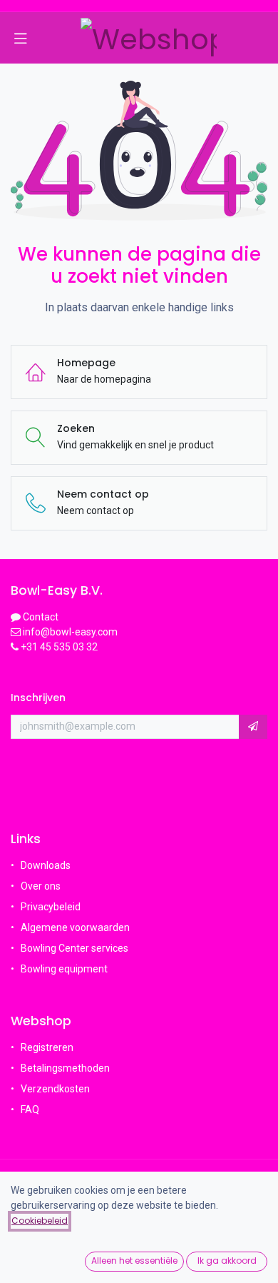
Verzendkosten (55, 1089)
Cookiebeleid (39, 1220)
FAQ (31, 1109)
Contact (40, 617)
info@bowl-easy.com (69, 632)
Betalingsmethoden (65, 1068)
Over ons (41, 886)
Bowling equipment (64, 969)
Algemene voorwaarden (75, 927)
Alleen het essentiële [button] (134, 1260)
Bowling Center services (74, 948)
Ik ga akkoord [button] (227, 1260)
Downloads (46, 865)
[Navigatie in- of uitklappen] (21, 37)
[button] (253, 727)
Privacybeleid (51, 906)
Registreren (47, 1047)
